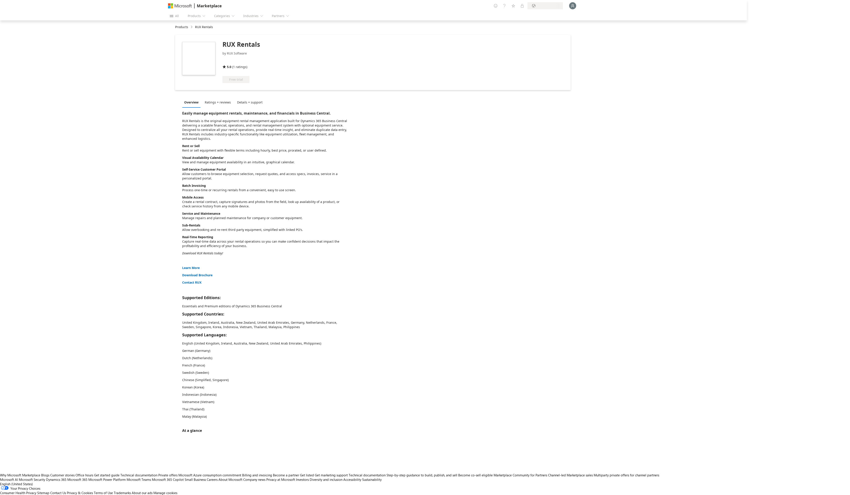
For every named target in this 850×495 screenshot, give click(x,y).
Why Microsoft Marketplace (20, 475)
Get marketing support (331, 475)
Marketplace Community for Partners (520, 475)
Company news (254, 479)
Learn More (191, 268)
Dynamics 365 (56, 479)
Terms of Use (103, 493)
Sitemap (43, 493)
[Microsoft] (180, 5)
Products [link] (181, 27)
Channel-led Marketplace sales (570, 475)
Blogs (45, 475)
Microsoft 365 (77, 479)
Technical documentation (138, 475)
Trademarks (122, 493)
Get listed (307, 475)
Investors (302, 479)
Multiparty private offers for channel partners (626, 475)
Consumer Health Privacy (18, 493)
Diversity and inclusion (326, 479)
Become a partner (286, 475)
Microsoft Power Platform (107, 479)
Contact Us (58, 493)
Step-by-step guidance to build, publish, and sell (421, 475)
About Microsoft (230, 479)
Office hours (84, 475)
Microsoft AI (9, 479)
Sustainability (372, 479)
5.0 (229, 67)
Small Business (195, 479)
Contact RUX (191, 282)
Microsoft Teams (139, 479)
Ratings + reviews (218, 102)
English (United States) (16, 484)
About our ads (142, 493)
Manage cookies (165, 493)
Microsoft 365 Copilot (168, 479)
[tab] (192, 102)
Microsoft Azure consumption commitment (210, 475)
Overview (191, 102)
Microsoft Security (32, 479)
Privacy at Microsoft (280, 479)
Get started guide (107, 475)
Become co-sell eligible (475, 475)
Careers (212, 479)
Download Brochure (197, 275)
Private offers (168, 475)
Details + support (250, 102)
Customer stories (62, 475)
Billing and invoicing (257, 475)
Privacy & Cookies (80, 493)
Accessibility (352, 479)
